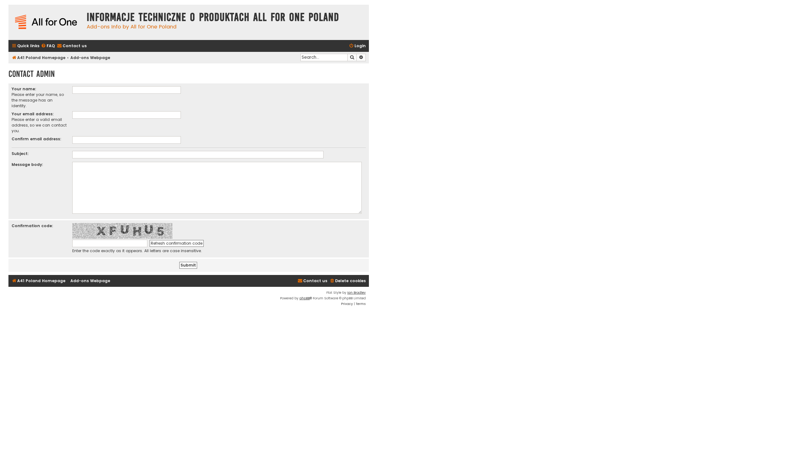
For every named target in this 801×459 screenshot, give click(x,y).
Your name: (24, 89)
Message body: (27, 164)
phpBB (304, 298)
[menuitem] (48, 46)
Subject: (20, 153)
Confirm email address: (36, 139)
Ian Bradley (356, 292)
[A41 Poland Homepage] (46, 22)
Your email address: (33, 114)
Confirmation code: (32, 225)
